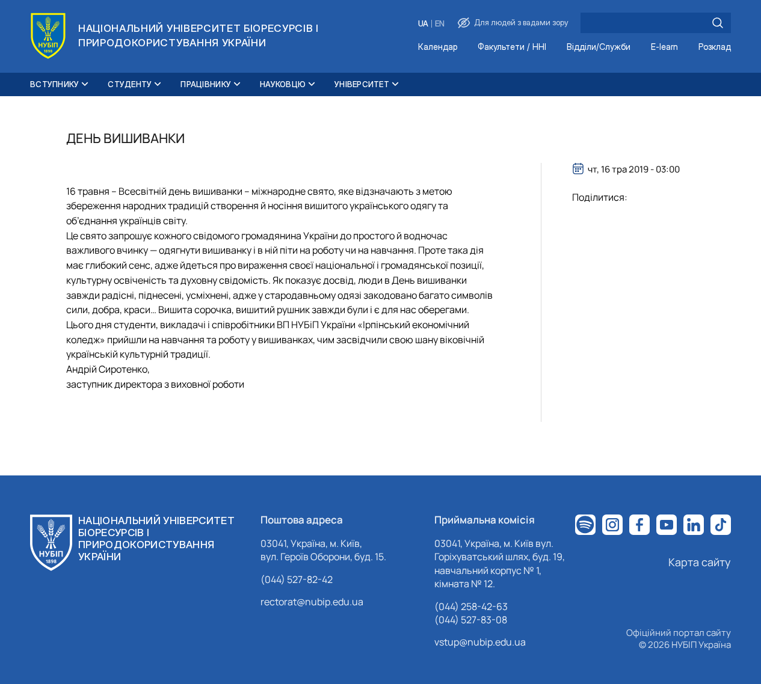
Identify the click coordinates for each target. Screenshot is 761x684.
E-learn (664, 47)
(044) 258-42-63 (471, 606)
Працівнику (205, 84)
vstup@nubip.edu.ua (480, 642)
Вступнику (54, 84)
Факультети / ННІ (512, 47)
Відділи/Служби (598, 47)
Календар (437, 47)
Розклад (714, 47)
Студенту (130, 84)
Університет (361, 84)
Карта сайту (699, 562)
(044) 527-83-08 (470, 619)
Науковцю (283, 84)
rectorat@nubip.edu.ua (311, 601)
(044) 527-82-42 (296, 579)
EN (440, 24)
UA (423, 24)
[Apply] (717, 23)
